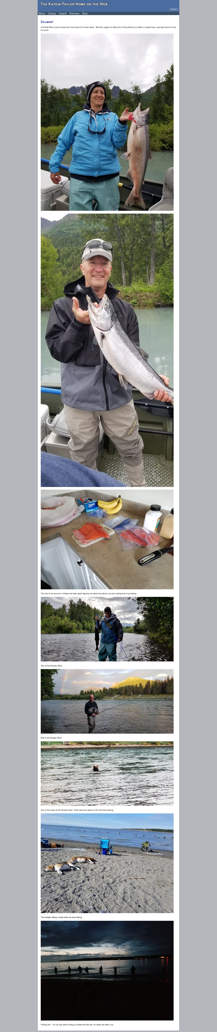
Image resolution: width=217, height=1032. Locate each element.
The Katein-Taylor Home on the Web (74, 3)
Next (85, 13)
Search (63, 13)
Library (52, 13)
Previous (74, 13)
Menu (41, 13)
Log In (174, 8)
